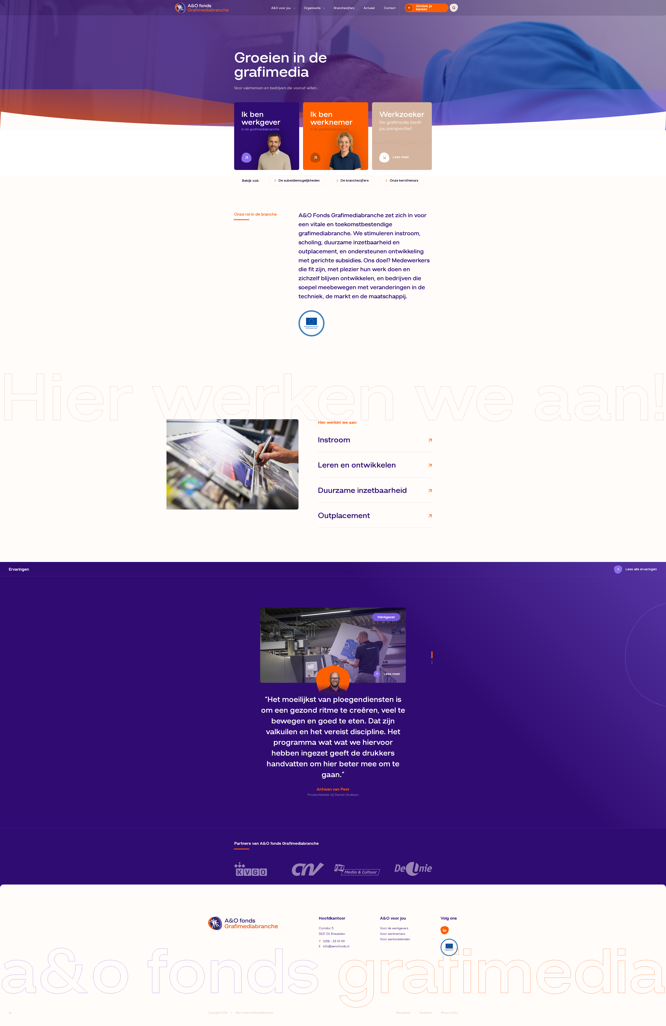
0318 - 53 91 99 (332, 941)
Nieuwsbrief (403, 1012)
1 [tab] (432, 654)
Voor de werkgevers (394, 928)
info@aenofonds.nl (334, 946)
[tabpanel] (333, 703)
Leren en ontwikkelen (357, 465)
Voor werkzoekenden (395, 939)
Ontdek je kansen (424, 8)
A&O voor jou (281, 8)
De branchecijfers (355, 180)
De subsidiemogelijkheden (299, 180)
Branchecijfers (344, 8)
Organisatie (312, 8)
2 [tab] (432, 662)
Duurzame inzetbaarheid (362, 490)
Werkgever (386, 617)
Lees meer (392, 674)
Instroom (334, 440)
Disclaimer (425, 1012)
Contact (390, 8)
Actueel (369, 8)
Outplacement (344, 516)
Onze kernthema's (404, 180)
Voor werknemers (392, 934)
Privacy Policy (449, 1012)
